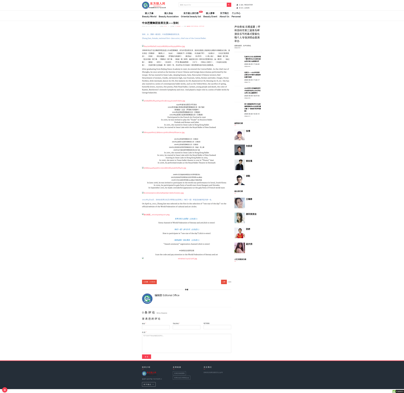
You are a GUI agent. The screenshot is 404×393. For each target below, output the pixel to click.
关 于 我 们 (148, 384)
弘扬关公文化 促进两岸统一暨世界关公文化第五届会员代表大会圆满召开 (252, 59)
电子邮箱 (206, 323)
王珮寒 (249, 199)
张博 (248, 131)
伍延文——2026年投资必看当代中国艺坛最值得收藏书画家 (252, 75)
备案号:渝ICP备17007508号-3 (152, 379)
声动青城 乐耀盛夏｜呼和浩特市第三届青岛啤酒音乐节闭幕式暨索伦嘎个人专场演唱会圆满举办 (247, 34)
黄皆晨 (249, 161)
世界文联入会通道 (181, 219)
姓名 (143, 323)
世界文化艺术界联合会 (181, 378)
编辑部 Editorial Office (195, 26)
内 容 (144, 332)
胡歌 (248, 176)
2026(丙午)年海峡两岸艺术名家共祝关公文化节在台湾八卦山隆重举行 (252, 90)
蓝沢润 (249, 244)
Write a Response (162, 313)
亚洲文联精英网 (179, 373)
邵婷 (248, 229)
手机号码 (176, 323)
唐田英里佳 (251, 214)
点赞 (223, 282)
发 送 (146, 357)
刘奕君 (249, 146)
